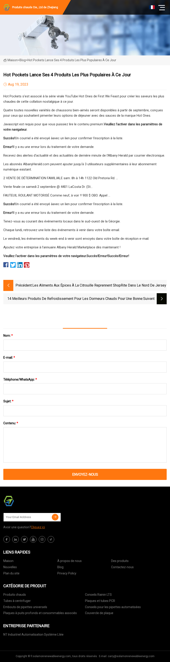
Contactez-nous (122, 567)
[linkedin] (15, 539)
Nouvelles (10, 567)
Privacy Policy (66, 573)
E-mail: (9, 357)
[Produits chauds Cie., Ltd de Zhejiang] (25, 501)
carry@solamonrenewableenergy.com (131, 656)
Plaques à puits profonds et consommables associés (40, 613)
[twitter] (24, 539)
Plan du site (11, 573)
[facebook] (6, 539)
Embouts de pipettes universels (25, 607)
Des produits (120, 561)
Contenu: (10, 423)
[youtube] (33, 539)
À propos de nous (69, 561)
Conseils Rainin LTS (98, 594)
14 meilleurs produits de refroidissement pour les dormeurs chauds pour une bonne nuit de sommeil (75, 299)
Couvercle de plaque (99, 613)
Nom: (8, 335)
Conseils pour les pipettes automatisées (113, 607)
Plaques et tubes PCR (100, 601)
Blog (60, 567)
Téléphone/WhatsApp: (20, 379)
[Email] (55, 517)
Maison (13, 60)
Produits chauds (14, 594)
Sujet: (8, 401)
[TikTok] (51, 539)
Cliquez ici (38, 527)
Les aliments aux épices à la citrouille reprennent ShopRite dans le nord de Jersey (99, 285)
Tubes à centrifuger (17, 601)
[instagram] (42, 539)
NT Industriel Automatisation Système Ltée (33, 634)
